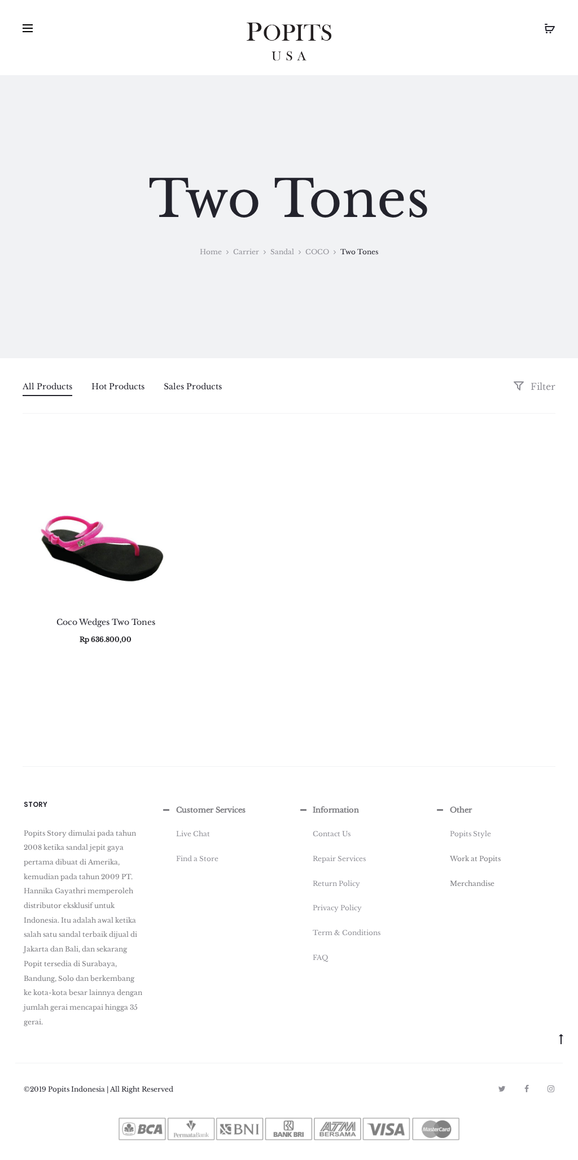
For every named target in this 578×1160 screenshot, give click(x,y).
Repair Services (339, 858)
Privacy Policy (337, 907)
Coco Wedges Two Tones (105, 622)
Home (211, 251)
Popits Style (470, 833)
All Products (47, 386)
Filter (541, 386)
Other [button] (461, 810)
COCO (317, 251)
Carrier (246, 251)
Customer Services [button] (211, 810)
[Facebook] (526, 1089)
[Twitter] (502, 1089)
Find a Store (197, 858)
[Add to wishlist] (175, 450)
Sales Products (193, 386)
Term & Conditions (346, 932)
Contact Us (332, 833)
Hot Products (117, 386)
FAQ (320, 957)
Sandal (282, 251)
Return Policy (336, 883)
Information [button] (336, 810)
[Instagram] (551, 1089)
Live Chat (193, 833)
